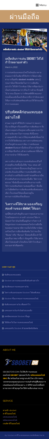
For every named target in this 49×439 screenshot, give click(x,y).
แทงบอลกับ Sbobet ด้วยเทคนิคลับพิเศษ (21, 328)
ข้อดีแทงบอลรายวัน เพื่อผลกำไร (17, 304)
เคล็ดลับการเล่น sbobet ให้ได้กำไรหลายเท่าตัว (24, 60)
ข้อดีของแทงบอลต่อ (13, 275)
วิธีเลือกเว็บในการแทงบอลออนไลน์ (19, 322)
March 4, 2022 (11, 67)
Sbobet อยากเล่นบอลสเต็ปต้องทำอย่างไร (22, 280)
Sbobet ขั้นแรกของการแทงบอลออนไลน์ (21, 298)
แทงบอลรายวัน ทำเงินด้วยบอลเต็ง (18, 310)
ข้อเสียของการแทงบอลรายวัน (17, 286)
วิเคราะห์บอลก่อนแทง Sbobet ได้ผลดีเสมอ (22, 292)
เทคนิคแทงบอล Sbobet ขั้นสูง (17, 316)
